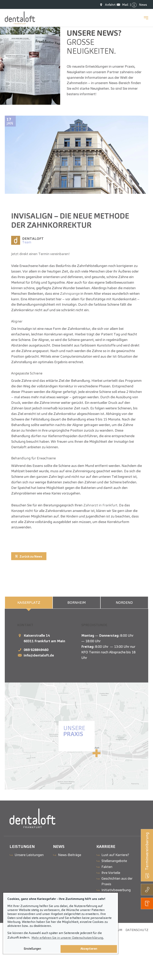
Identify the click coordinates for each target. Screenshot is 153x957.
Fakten (106, 866)
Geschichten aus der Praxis (116, 881)
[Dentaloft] (20, 18)
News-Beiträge (69, 854)
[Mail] (119, 5)
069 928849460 (36, 649)
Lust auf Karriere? (115, 854)
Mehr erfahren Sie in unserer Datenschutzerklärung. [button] (67, 938)
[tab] (29, 602)
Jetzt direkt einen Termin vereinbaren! (40, 253)
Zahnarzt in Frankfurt (100, 505)
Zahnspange (70, 293)
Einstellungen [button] (32, 948)
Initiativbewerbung (116, 890)
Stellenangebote (114, 860)
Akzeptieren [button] (88, 948)
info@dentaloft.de (39, 655)
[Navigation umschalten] (146, 17)
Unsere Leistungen (29, 854)
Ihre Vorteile (110, 872)
